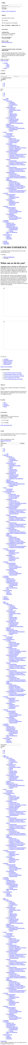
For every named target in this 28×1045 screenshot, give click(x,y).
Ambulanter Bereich (11, 698)
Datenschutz (6, 243)
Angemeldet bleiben (6, 77)
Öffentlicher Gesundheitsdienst (16, 626)
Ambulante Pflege (13, 618)
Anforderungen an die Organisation (17, 668)
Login (2, 1041)
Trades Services (7, 364)
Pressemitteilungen (13, 633)
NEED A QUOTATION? (6, 366)
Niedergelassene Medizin (15, 613)
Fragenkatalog (9, 636)
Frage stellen (9, 638)
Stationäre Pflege (13, 617)
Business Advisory (7, 361)
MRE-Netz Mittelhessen (11, 735)
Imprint (5, 406)
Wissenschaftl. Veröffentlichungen (17, 631)
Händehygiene (12, 642)
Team (7, 64)
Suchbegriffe (3, 443)
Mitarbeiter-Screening (14, 700)
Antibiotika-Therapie (14, 622)
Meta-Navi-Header (7, 738)
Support (5, 68)
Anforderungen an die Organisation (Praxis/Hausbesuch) (17, 661)
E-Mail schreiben (4, 60)
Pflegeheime (9, 683)
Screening (5, 696)
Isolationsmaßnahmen (14, 653)
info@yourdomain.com (7, 42)
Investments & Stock (8, 360)
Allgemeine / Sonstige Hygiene (16, 659)
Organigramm (12, 607)
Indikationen (12, 699)
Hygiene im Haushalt (14, 644)
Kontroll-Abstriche (13, 713)
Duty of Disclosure (12, 377)
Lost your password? (11, 11)
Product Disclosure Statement (14, 376)
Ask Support (6, 405)
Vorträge (11, 634)
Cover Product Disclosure (14, 379)
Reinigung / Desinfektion (15, 652)
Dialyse (11, 616)
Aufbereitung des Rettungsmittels (16, 695)
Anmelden (4, 8)
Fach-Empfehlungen (11, 727)
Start (4, 601)
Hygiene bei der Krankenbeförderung (17, 694)
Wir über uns (9, 604)
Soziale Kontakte (13, 646)
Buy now (5, 404)
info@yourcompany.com (6, 425)
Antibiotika (6, 724)
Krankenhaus (12, 612)
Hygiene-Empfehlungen (8, 639)
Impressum (5, 242)
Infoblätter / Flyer (10, 726)
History (8, 65)
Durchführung (12, 707)
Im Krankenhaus (10, 717)
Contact (5, 1041)
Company (5, 63)
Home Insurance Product (13, 374)
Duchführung (12, 701)
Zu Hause (8, 640)
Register (3, 11)
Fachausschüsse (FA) (11, 621)
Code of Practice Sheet (13, 372)
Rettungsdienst (12, 620)
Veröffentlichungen (13, 731)
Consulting (5, 359)
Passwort (4, 7)
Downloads (6, 725)
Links (7, 737)
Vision (7, 67)
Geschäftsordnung (13, 608)
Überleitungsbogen (10, 729)
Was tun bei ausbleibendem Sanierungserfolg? (15, 715)
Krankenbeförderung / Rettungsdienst (14, 691)
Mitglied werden (10, 629)
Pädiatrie (11, 614)
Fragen (5, 635)
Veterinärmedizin (13, 625)
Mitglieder (8, 627)
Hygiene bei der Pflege (14, 643)
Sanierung (5, 709)
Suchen (2, 746)
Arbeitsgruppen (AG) (11, 611)
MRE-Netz (5, 603)
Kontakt (5, 241)
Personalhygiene (13, 648)
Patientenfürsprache (13, 624)
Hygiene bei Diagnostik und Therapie (17, 651)
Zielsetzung (11, 605)
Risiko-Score (12, 708)
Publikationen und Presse (12, 630)
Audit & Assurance (7, 363)
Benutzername (5, 5)
